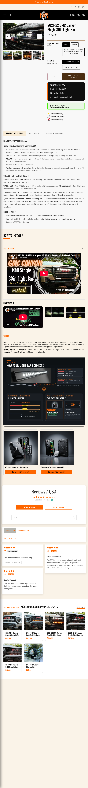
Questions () (23, 530)
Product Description (14, 133)
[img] (9, 547)
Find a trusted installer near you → (61, 107)
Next (39, 36)
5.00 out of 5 (50, 497)
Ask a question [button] (58, 507)
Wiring (6, 336)
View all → (81, 607)
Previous (8, 36)
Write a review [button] (30, 507)
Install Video (8, 248)
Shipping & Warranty (54, 133)
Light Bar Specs (34, 133)
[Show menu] (4, 15)
